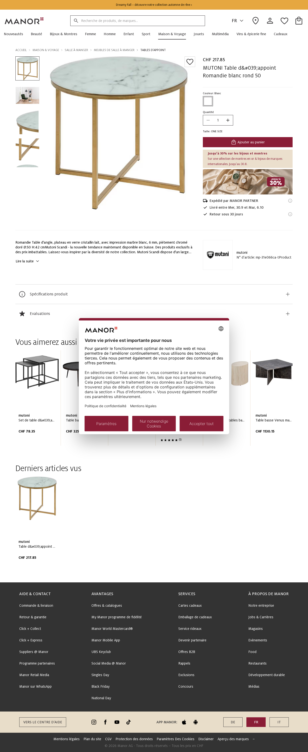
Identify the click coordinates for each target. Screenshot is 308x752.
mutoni (242, 252)
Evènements (257, 640)
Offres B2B (186, 652)
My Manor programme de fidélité (116, 617)
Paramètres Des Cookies (175, 739)
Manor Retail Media (34, 675)
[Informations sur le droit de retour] (290, 214)
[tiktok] (128, 722)
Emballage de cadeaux (195, 617)
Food (252, 652)
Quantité (208, 112)
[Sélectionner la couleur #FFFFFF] (208, 101)
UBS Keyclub (101, 652)
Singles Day (100, 675)
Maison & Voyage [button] (45, 50)
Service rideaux (189, 629)
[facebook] (105, 722)
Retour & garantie (32, 617)
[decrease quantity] (208, 120)
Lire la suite (25, 261)
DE (233, 722)
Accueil (21, 50)
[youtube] (117, 722)
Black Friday (100, 686)
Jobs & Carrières (260, 617)
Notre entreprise (261, 605)
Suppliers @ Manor (33, 652)
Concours (185, 686)
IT (279, 722)
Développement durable (266, 675)
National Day (101, 698)
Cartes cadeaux (190, 605)
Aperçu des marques (233, 739)
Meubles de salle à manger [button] (114, 50)
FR (234, 20)
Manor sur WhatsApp (35, 686)
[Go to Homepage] (24, 20)
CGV (108, 739)
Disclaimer (206, 739)
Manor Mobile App (105, 640)
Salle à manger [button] (76, 50)
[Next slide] (275, 399)
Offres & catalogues (106, 605)
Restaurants (257, 663)
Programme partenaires (37, 663)
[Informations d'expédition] (290, 200)
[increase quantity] (228, 120)
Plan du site (92, 739)
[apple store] (184, 722)
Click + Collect (30, 629)
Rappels (184, 663)
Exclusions (186, 675)
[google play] (195, 722)
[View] (248, 181)
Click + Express (30, 640)
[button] (15, 34)
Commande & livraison (36, 605)
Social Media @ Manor (108, 663)
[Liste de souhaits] (190, 61)
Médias (253, 686)
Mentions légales (66, 739)
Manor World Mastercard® (112, 629)
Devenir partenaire (192, 640)
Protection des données (134, 739)
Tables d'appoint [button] (153, 50)
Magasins (255, 629)
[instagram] (94, 722)
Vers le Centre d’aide (42, 722)
